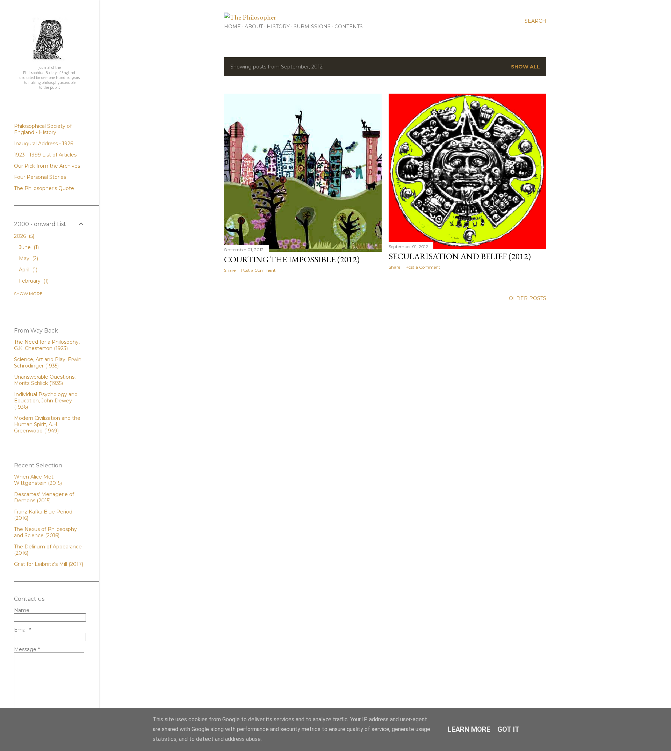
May (28, 258)
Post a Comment (258, 270)
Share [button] (230, 270)
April (27, 270)
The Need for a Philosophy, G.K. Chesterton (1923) (47, 345)
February (33, 281)
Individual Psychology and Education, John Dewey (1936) (46, 400)
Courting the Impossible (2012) (292, 259)
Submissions (312, 26)
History (278, 26)
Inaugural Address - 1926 (43, 143)
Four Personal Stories (40, 177)
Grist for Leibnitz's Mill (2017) (48, 564)
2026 (23, 236)
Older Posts (527, 298)
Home (232, 26)
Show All (525, 67)
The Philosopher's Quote (44, 188)
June (28, 247)
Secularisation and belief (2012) (460, 256)
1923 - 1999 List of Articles (45, 155)
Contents (348, 26)
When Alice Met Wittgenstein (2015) (38, 480)
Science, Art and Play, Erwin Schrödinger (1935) (47, 362)
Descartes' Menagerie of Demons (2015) (44, 497)
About (254, 26)
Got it (508, 729)
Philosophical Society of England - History (43, 129)
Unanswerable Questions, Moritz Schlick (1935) (44, 380)
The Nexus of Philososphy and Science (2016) (45, 532)
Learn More (469, 729)
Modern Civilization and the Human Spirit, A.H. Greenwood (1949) (47, 424)
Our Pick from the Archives (47, 166)
